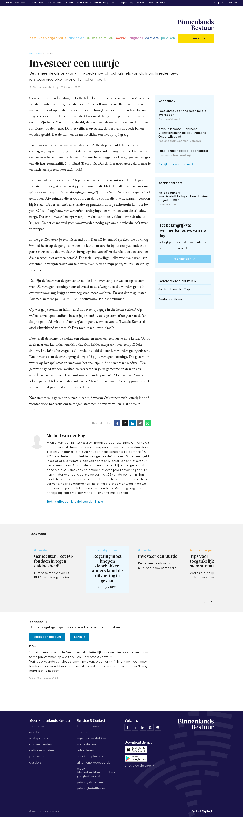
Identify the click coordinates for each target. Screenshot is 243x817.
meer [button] (159, 2)
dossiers (35, 762)
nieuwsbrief (83, 2)
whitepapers (145, 2)
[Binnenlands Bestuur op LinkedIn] (143, 727)
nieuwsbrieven (87, 744)
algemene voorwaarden (94, 762)
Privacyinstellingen (91, 788)
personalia (37, 756)
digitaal (136, 38)
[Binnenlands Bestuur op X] (135, 727)
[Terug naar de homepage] (196, 24)
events (69, 2)
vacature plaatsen (90, 756)
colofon (82, 732)
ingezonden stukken (91, 738)
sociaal (121, 38)
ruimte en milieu (100, 38)
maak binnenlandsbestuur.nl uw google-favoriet (96, 772)
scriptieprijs (126, 2)
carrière (152, 38)
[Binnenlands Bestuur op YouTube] (158, 727)
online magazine (105, 2)
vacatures (21, 2)
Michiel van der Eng (45, 87)
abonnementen (40, 744)
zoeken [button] (233, 2)
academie (37, 2)
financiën (76, 38)
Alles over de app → (139, 765)
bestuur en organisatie (47, 38)
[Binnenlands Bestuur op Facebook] (128, 727)
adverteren (54, 2)
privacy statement (90, 782)
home (8, 2)
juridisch (168, 38)
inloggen (217, 2)
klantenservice (88, 726)
